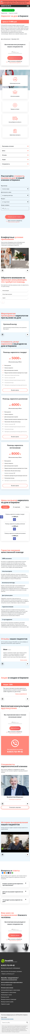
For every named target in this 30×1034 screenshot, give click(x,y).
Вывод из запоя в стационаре (8, 999)
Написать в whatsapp (7, 10)
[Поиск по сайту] (28, 1022)
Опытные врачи (7, 571)
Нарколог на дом (5, 1004)
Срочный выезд (10, 324)
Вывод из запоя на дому (7, 1001)
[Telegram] (6, 873)
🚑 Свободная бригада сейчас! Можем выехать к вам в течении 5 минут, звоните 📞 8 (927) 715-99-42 (15, 2)
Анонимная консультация (15, 58)
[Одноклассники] (4, 873)
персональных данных (15, 62)
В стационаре (16, 507)
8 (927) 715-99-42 (6, 6)
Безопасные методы (8, 582)
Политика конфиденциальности (8, 1014)
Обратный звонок (15, 728)
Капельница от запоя (6, 994)
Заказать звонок (15, 935)
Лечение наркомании (6, 984)
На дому (5, 507)
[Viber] (10, 873)
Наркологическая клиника (7, 1019)
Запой (4, 297)
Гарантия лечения (7, 606)
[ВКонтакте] (2, 873)
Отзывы (4, 155)
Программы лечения (8, 146)
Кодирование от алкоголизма (8, 992)
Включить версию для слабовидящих (10, 968)
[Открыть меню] (28, 5)
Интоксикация (6, 290)
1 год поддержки (7, 619)
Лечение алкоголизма (7, 987)
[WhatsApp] (12, 873)
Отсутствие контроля (7, 294)
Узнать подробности (21, 693)
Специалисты (6, 164)
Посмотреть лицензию (15, 807)
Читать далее (23, 660)
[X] (8, 873)
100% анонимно (7, 558)
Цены (3, 150)
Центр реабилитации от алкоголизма (10, 990)
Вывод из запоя (5, 997)
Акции (4, 159)
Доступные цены (7, 595)
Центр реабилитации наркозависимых (12, 982)
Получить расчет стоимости (15, 216)
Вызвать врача (15, 390)
